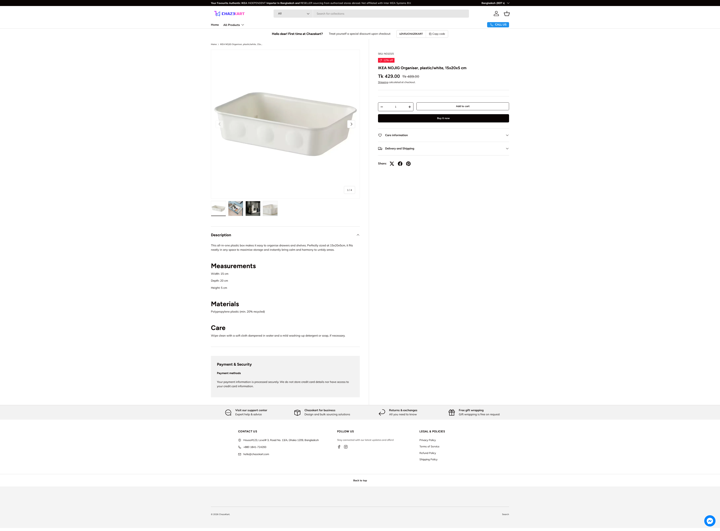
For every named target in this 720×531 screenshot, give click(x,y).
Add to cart (463, 106)
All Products (231, 25)
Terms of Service (429, 446)
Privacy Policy (427, 440)
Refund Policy (427, 453)
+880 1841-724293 (254, 447)
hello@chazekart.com (256, 454)
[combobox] (371, 14)
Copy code (438, 33)
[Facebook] (339, 447)
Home (215, 25)
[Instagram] (346, 447)
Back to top (360, 480)
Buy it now (443, 118)
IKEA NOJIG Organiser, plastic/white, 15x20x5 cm (241, 44)
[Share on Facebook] (400, 164)
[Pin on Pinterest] (408, 164)
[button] (507, 13)
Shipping (383, 82)
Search (505, 514)
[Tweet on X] (392, 164)
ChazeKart (224, 514)
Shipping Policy (428, 459)
